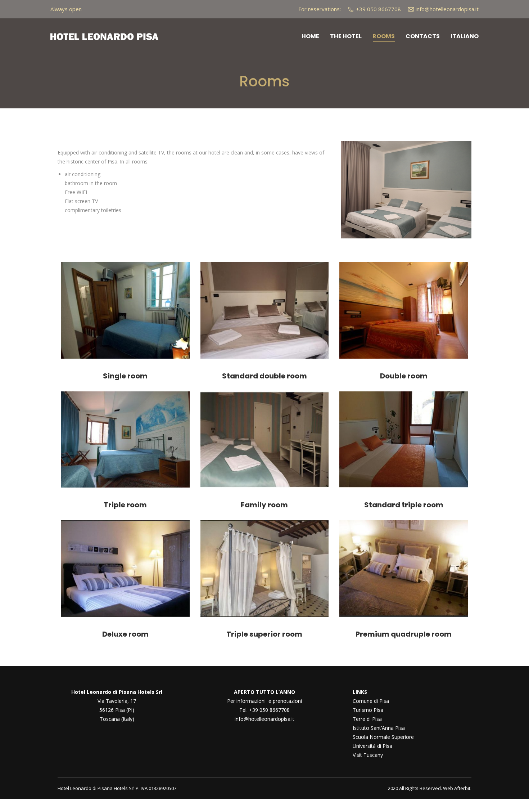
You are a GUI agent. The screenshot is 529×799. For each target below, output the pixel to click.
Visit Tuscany (368, 754)
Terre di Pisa (367, 718)
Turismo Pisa (368, 709)
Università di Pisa (372, 745)
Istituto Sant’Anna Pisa (379, 727)
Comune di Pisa (371, 700)
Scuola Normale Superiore (383, 736)
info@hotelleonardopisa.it (264, 718)
